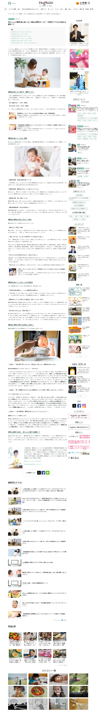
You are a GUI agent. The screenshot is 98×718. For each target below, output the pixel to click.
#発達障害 (80, 176)
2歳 (81, 216)
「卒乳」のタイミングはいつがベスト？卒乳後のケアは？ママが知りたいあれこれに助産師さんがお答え (41, 270)
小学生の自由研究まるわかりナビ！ (30, 9)
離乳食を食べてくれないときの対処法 (22, 38)
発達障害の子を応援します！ (79, 202)
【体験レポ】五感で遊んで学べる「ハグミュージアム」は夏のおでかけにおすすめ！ (79, 93)
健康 (66, 9)
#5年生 (94, 113)
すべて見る (79, 396)
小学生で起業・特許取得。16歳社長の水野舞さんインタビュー (83, 275)
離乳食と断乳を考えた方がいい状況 (21, 36)
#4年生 (84, 113)
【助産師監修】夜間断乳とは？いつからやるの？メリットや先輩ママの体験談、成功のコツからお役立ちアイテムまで (41, 125)
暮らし (70, 9)
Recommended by (57, 620)
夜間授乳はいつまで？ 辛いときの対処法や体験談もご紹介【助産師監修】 (36, 113)
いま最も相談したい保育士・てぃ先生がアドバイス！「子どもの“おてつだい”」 (79, 45)
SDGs (61, 9)
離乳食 (20, 13)
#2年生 (89, 120)
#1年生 (84, 120)
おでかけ (76, 9)
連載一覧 (82, 9)
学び (6, 9)
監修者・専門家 (89, 9)
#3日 (95, 138)
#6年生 (89, 113)
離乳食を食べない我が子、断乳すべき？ (22, 32)
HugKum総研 (79, 195)
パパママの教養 (12, 9)
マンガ (56, 9)
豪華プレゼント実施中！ (79, 69)
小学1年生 (76, 219)
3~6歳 (87, 216)
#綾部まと (80, 152)
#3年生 (79, 113)
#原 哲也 (86, 176)
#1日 (94, 120)
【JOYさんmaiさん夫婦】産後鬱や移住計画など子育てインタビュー (83, 248)
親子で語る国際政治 (79, 205)
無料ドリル (43, 9)
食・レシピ (51, 9)
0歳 (71, 216)
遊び (19, 9)
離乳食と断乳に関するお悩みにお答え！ (22, 40)
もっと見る (79, 356)
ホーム (9, 13)
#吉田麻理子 (80, 115)
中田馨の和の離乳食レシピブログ (32, 464)
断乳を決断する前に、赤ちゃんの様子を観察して (25, 42)
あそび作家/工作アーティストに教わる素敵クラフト (78, 199)
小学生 (83, 219)
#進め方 (79, 120)
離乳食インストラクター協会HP (33, 461)
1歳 (76, 216)
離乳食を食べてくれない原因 (19, 34)
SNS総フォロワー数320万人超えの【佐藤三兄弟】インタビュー (83, 257)
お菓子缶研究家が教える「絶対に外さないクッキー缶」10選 (83, 266)
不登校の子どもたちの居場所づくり (79, 208)
